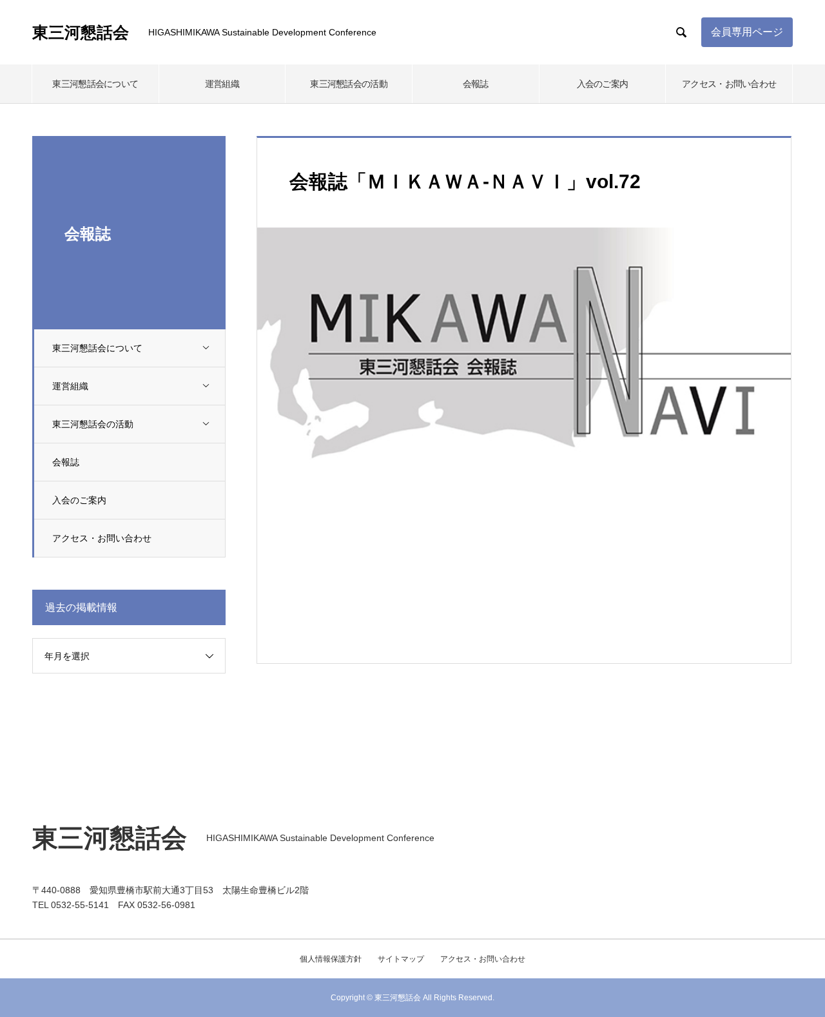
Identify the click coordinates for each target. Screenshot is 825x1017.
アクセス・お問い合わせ (729, 84)
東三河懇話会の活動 (348, 84)
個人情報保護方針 (331, 959)
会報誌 (476, 84)
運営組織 (222, 84)
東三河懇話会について (95, 84)
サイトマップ (401, 959)
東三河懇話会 (80, 32)
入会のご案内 (602, 84)
